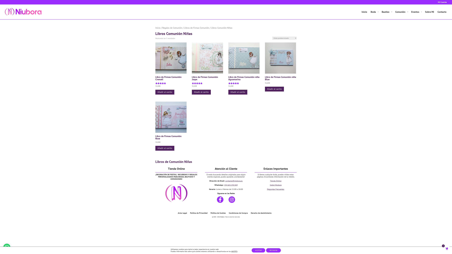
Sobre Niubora (276, 185)
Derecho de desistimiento (261, 213)
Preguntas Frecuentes (275, 189)
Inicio (157, 27)
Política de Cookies (218, 213)
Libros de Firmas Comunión (196, 27)
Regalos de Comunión (172, 27)
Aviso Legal (182, 213)
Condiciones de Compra (238, 213)
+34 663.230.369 (231, 185)
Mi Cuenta (442, 2)
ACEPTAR (258, 250)
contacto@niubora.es (234, 181)
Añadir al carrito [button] (164, 92)
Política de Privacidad (199, 213)
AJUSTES (234, 251)
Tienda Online (275, 181)
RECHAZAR (273, 250)
